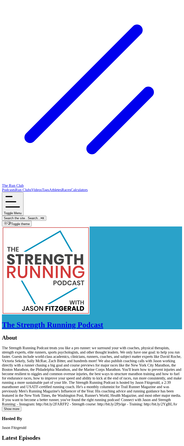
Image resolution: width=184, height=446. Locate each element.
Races (66, 190)
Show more (11, 409)
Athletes (55, 190)
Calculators (79, 190)
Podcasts (8, 190)
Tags (45, 190)
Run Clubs (23, 190)
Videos (36, 190)
